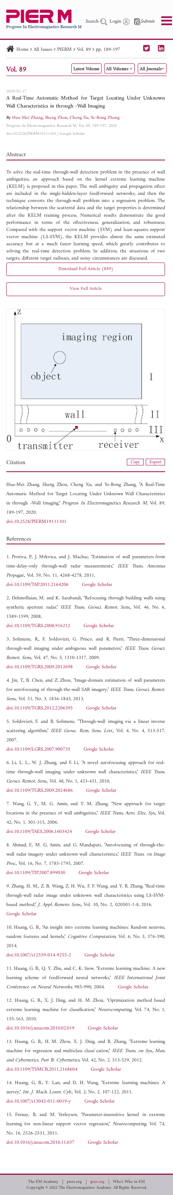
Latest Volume (86, 69)
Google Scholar (72, 133)
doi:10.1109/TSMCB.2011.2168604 (41, 1069)
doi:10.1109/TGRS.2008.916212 (38, 626)
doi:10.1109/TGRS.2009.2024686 (39, 790)
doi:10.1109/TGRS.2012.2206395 (39, 708)
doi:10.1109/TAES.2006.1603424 (39, 831)
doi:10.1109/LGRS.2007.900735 (38, 749)
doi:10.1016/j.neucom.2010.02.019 (40, 1028)
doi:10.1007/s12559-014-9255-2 (38, 955)
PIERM (64, 49)
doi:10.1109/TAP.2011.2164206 (37, 584)
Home (22, 49)
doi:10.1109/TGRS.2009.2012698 (39, 667)
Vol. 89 (84, 49)
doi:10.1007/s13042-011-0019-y (38, 1101)
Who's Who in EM (129, 1182)
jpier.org (97, 1182)
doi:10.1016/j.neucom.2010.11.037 (40, 1142)
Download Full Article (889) (85, 269)
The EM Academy (43, 1182)
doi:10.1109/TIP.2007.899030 (35, 873)
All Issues (43, 49)
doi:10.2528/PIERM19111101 (31, 133)
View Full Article (86, 289)
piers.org (74, 1182)
